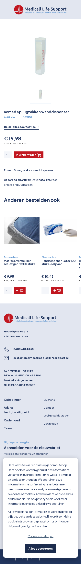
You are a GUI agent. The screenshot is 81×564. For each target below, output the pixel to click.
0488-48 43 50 (23, 349)
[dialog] (40, 508)
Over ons (49, 399)
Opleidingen (12, 399)
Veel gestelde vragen (56, 415)
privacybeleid (44, 499)
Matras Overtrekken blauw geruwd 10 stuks (19, 262)
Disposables (11, 257)
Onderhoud (12, 420)
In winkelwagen (26, 154)
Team (8, 428)
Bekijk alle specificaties (20, 126)
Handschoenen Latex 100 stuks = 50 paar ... (58, 262)
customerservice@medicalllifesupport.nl (41, 357)
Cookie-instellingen (40, 536)
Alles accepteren (41, 548)
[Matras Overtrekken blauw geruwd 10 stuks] (22, 230)
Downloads (51, 423)
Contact (49, 407)
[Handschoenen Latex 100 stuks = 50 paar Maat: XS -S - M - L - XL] (59, 230)
